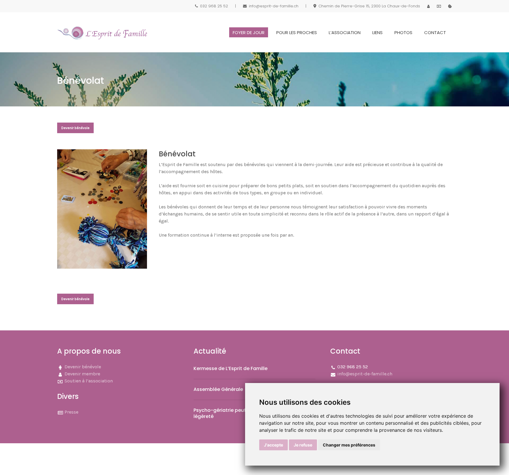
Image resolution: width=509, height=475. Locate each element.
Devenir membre (82, 374)
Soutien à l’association (89, 381)
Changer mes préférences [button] (349, 444)
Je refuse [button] (303, 444)
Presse (71, 412)
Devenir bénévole (83, 366)
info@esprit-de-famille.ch (364, 374)
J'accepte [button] (273, 444)
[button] (75, 128)
